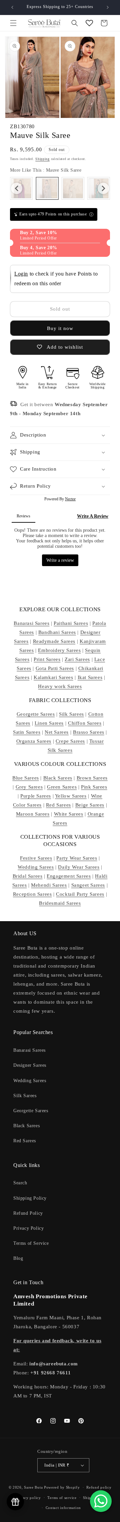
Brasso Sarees (88, 732)
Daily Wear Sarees (78, 867)
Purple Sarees (35, 796)
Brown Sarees (92, 778)
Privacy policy (28, 1498)
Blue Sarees (25, 778)
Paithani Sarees (71, 623)
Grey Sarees (29, 787)
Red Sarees (58, 805)
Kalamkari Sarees (53, 677)
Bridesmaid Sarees (60, 903)
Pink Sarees (94, 787)
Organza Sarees (33, 741)
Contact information (63, 1508)
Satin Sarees (26, 732)
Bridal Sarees (28, 876)
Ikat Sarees (90, 677)
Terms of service (61, 1498)
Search (20, 1182)
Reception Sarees (32, 894)
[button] (13, 23)
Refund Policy (28, 1213)
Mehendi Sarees (49, 885)
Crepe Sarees (70, 741)
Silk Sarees (71, 714)
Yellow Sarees (71, 796)
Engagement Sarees (69, 876)
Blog (18, 1258)
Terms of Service (31, 1243)
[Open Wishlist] (89, 23)
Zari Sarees (77, 659)
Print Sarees (47, 659)
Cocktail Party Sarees (80, 894)
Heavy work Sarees (60, 686)
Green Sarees (62, 787)
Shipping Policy (30, 1198)
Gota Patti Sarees (55, 668)
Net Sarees (57, 732)
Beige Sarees (89, 805)
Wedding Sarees (36, 867)
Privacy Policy (28, 1228)
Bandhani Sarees (57, 632)
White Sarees (68, 814)
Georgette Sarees (36, 714)
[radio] (47, 188)
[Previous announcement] (12, 7)
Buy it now (60, 328)
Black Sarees (57, 778)
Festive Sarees (36, 858)
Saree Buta (33, 1487)
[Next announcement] (107, 7)
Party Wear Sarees (76, 858)
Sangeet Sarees (88, 885)
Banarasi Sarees (31, 623)
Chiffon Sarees (84, 723)
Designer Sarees (29, 1065)
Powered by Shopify (62, 1487)
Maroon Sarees (33, 814)
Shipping (42, 159)
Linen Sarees (49, 723)
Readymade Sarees (54, 641)
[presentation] (16, 188)
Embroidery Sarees (59, 650)
